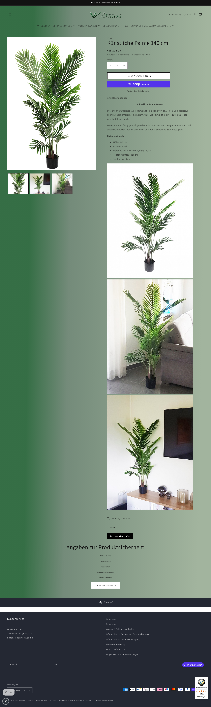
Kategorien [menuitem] (44, 25)
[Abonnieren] (55, 664)
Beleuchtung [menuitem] (111, 25)
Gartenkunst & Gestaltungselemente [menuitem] (148, 25)
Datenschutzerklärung (58, 700)
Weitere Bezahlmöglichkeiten (138, 91)
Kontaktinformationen (104, 700)
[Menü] (206, 678)
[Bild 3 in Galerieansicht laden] (62, 183)
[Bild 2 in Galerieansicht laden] (40, 183)
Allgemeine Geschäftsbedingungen (122, 654)
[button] (10, 15)
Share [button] (112, 527)
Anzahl (110, 59)
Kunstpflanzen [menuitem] (87, 25)
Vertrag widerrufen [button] (120, 536)
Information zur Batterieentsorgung (123, 639)
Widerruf (108, 602)
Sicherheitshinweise (105, 585)
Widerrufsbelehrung (115, 644)
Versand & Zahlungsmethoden (120, 629)
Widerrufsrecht (42, 700)
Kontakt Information (115, 649)
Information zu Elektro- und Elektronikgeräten (128, 634)
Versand (121, 55)
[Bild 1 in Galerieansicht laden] (18, 183)
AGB (71, 700)
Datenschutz (112, 624)
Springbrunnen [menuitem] (62, 25)
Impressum (111, 619)
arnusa (15, 700)
